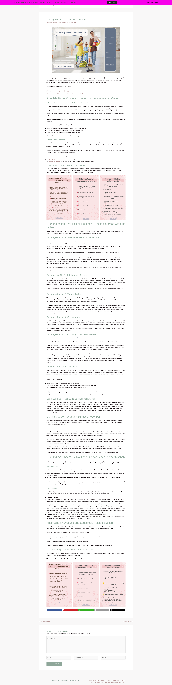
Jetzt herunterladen (86, 392)
